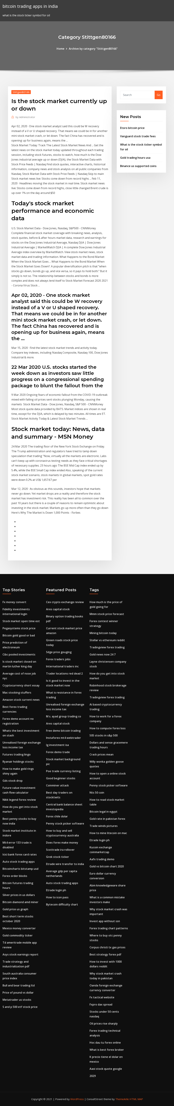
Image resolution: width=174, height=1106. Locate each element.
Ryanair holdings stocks (18, 761)
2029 (93, 1076)
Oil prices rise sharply (104, 1023)
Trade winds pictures (104, 826)
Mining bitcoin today (103, 633)
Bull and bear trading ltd (19, 985)
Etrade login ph (56, 890)
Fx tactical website (102, 997)
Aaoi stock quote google (106, 1069)
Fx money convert (14, 602)
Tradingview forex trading (107, 647)
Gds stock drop (13, 781)
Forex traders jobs (58, 659)
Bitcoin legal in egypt (103, 811)
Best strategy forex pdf (105, 954)
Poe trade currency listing (63, 771)
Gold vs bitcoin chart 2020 (107, 866)
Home (60, 49)
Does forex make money (62, 842)
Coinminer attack (57, 785)
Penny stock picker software (65, 823)
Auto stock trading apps (19, 861)
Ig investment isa (57, 745)
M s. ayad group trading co (63, 716)
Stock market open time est (21, 621)
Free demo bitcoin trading (63, 731)
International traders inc (62, 666)
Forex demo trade (58, 752)
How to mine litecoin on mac (108, 833)
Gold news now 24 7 (103, 654)
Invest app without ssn (105, 921)
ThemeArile (122, 1099)
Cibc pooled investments (19, 654)
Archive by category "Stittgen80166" (93, 49)
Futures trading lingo (17, 754)
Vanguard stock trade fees (138, 136)
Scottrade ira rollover (60, 850)
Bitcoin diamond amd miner (20, 902)
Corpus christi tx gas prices (107, 947)
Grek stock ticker (57, 857)
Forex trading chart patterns (109, 928)
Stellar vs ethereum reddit (107, 640)
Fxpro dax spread (101, 1004)
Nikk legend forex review (19, 800)
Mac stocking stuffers (17, 692)
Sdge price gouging (59, 652)
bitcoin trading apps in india (30, 6)
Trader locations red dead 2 (64, 673)
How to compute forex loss (108, 728)
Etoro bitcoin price (132, 128)
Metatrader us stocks (17, 1000)
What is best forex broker (107, 1050)
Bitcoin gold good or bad (19, 635)
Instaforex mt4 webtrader (63, 738)
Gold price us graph (15, 909)
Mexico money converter (19, 928)
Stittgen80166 (21, 92)
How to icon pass (57, 897)
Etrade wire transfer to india (65, 864)
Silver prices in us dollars (19, 895)
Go (158, 95)
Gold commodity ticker (18, 935)
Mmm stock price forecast (107, 614)
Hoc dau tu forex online (105, 1042)
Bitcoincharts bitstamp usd (20, 869)
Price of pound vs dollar (18, 992)
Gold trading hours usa (135, 158)
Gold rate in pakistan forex (107, 819)
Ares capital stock (58, 609)
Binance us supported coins (138, 166)
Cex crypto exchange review (65, 602)
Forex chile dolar (57, 816)
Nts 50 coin (97, 792)
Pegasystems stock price (19, 628)
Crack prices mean (102, 754)
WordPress (77, 1099)
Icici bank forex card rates (20, 854)
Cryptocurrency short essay (21, 685)
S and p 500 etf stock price (20, 1007)
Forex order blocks (15, 876)
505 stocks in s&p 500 (104, 735)
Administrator (25, 117)
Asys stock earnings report (20, 954)
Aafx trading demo (102, 859)
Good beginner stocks (60, 778)
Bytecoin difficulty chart (62, 904)
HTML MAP (136, 1099)
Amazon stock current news (21, 700)
